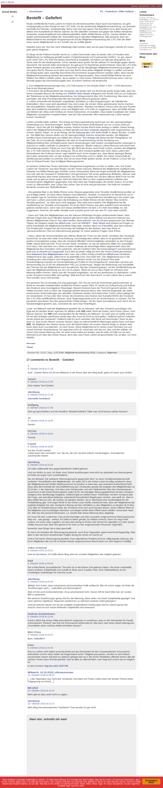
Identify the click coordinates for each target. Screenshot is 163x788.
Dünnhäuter (35, 11)
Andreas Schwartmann (41, 613)
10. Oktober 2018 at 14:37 (41, 690)
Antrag (91, 137)
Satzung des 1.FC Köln (88, 132)
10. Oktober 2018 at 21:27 (41, 703)
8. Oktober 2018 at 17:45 (40, 407)
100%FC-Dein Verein (79, 93)
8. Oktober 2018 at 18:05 (40, 420)
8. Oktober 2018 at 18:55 (40, 446)
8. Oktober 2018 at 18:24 (40, 433)
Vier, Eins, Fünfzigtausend (147, 24)
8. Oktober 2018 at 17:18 (40, 369)
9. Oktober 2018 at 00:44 (40, 581)
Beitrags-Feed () (148, 45)
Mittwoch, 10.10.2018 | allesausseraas (50, 672)
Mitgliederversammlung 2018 (80, 352)
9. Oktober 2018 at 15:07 (40, 635)
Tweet (29, 347)
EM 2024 (33, 688)
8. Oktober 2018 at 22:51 (40, 550)
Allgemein (112, 352)
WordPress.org (146, 49)
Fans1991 (107, 225)
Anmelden (144, 43)
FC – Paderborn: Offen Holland (117, 11)
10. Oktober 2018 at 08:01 (41, 675)
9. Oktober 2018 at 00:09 (40, 563)
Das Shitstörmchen (147, 21)
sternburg (33, 392)
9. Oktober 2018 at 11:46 (40, 616)
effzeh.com (65, 223)
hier (80, 513)
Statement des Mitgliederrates (47, 254)
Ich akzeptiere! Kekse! (151, 781)
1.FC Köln (59, 352)
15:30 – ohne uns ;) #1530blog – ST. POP (148, 18)
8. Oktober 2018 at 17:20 (40, 381)
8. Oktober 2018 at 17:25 (40, 394)
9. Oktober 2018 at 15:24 (40, 648)
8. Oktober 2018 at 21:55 (40, 465)
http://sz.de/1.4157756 (56, 666)
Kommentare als (148, 47)
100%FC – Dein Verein (93, 223)
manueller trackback (39, 398)
